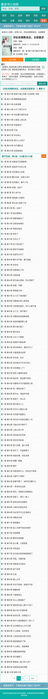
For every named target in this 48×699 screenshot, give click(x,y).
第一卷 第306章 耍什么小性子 (13, 140)
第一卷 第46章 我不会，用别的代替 (15, 393)
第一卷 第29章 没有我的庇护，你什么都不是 (18, 306)
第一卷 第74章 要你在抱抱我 (12, 538)
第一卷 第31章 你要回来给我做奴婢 (15, 316)
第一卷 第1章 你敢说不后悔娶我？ (14, 161)
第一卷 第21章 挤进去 (9, 264)
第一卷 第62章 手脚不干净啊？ (13, 476)
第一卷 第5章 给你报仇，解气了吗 (14, 182)
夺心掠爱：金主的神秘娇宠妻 (23, 74)
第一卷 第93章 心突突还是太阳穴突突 (16, 636)
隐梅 (20, 41)
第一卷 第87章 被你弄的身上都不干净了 (17, 605)
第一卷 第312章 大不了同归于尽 (13, 109)
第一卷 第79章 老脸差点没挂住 (13, 563)
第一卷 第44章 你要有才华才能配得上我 (17, 383)
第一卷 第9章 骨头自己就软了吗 (13, 203)
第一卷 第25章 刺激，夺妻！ (12, 285)
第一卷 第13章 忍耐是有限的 (12, 223)
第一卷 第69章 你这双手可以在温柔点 (16, 512)
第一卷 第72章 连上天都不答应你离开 (16, 527)
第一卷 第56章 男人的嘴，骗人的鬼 (15, 445)
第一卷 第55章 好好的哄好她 (12, 440)
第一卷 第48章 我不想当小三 (12, 404)
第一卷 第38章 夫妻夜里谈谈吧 (13, 352)
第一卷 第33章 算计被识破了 (12, 326)
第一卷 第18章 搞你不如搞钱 (12, 249)
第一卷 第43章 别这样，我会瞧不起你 (16, 378)
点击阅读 (35, 59)
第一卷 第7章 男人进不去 (11, 192)
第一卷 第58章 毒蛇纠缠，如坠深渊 (15, 455)
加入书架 (12, 59)
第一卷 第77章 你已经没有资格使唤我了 (17, 553)
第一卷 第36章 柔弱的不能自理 (13, 342)
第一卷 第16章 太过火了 (10, 239)
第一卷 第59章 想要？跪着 (11, 460)
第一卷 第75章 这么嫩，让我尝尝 (14, 543)
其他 (20, 20)
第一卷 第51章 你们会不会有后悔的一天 (17, 419)
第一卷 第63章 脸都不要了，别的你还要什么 (18, 481)
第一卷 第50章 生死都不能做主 (13, 414)
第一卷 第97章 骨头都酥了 (11, 656)
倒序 (43, 156)
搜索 (43, 8)
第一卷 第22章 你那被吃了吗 (12, 270)
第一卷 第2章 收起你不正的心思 (13, 166)
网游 (44, 15)
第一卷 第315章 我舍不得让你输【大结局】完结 (20, 94)
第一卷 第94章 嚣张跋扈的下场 (13, 641)
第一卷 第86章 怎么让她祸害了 (13, 600)
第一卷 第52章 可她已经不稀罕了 (14, 424)
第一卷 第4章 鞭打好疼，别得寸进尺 (15, 177)
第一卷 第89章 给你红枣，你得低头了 (16, 615)
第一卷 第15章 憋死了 (9, 233)
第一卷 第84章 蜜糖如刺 (10, 589)
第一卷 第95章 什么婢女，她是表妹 (15, 646)
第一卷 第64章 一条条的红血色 (13, 486)
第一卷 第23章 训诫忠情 (10, 275)
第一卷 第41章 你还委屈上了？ (13, 368)
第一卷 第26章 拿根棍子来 (11, 290)
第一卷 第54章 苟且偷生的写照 (13, 435)
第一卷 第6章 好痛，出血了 (12, 187)
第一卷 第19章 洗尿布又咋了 (12, 254)
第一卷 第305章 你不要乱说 (12, 145)
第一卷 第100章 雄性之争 (11, 672)
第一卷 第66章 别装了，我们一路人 (15, 496)
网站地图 (24, 695)
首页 (4, 15)
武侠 (20, 15)
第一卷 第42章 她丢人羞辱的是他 (14, 373)
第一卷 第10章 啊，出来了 (11, 208)
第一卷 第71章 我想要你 (10, 522)
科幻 (4, 20)
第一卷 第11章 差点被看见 (11, 213)
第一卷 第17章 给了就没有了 (12, 244)
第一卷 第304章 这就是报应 (12, 150)
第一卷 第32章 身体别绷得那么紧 (14, 321)
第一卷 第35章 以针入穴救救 (12, 337)
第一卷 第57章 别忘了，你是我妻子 (15, 450)
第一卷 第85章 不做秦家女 (11, 594)
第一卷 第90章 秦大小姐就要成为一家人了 (17, 620)
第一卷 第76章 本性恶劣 (10, 548)
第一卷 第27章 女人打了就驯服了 (14, 295)
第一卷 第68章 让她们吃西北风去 (14, 507)
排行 (28, 20)
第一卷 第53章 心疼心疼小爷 (12, 429)
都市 (28, 15)
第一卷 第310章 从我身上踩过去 (13, 119)
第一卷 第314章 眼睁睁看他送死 (13, 99)
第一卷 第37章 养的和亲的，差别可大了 (17, 347)
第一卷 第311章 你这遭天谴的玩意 (14, 114)
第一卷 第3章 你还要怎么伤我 (12, 172)
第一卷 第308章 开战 (9, 130)
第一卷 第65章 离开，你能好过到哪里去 (17, 491)
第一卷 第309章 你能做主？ (12, 125)
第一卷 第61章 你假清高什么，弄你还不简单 (18, 471)
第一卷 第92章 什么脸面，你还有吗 (15, 631)
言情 (12, 20)
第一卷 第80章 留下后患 (10, 569)
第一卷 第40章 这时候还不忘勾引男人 (16, 362)
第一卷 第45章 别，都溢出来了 (13, 388)
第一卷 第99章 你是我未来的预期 (14, 667)
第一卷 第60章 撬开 (9, 465)
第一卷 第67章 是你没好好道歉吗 (14, 502)
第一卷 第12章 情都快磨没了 (12, 218)
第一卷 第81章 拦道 (9, 574)
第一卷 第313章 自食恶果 (11, 104)
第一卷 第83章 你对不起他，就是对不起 (17, 584)
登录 (44, 20)
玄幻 (12, 15)
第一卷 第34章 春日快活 (10, 331)
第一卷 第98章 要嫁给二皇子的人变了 (16, 661)
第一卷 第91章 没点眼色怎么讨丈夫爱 (16, 625)
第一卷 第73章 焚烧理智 (10, 533)
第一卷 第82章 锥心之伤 (10, 579)
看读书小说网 (10, 4)
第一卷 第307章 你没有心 (11, 135)
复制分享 (42, 83)
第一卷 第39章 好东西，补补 (12, 357)
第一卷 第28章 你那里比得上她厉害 (15, 300)
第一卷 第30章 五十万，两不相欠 (14, 311)
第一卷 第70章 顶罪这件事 (11, 517)
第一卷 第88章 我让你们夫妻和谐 (14, 610)
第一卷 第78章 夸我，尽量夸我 (13, 558)
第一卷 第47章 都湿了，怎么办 (13, 398)
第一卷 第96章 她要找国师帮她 (13, 651)
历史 (36, 15)
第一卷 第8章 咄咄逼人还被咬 (12, 197)
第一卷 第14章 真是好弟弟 (11, 228)
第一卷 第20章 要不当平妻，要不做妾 (16, 259)
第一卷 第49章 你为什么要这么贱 (14, 409)
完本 (36, 20)
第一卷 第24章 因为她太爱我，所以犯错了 (17, 280)
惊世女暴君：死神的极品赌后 (20, 76)
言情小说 (18, 32)
